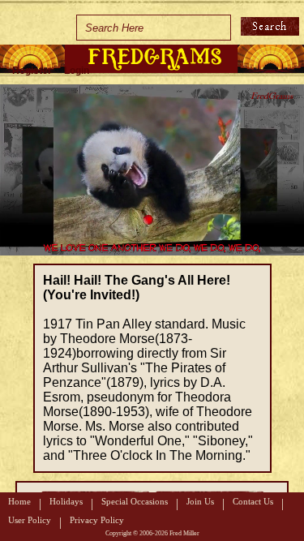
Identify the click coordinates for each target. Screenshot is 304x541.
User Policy (29, 520)
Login (76, 70)
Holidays (66, 501)
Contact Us (253, 501)
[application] (152, 169)
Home (19, 501)
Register (32, 70)
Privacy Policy (97, 520)
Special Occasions (134, 501)
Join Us (200, 501)
